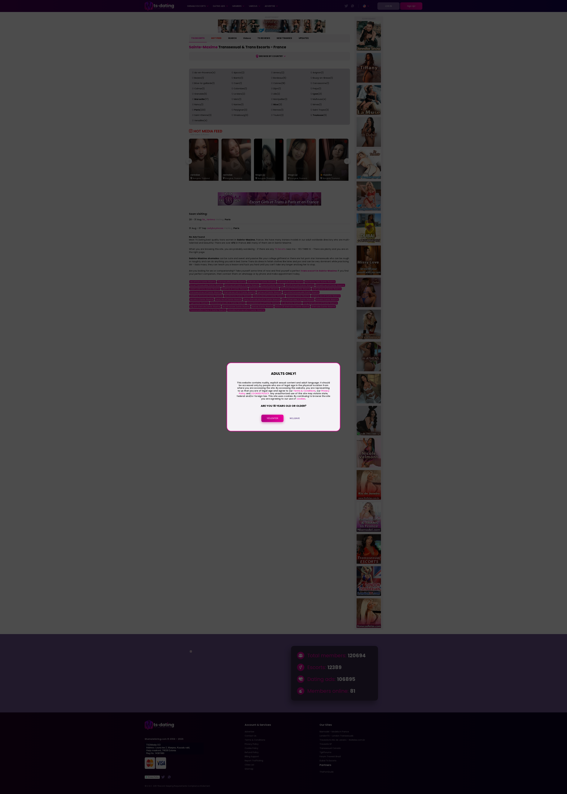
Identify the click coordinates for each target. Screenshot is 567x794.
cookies (301, 398)
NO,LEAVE (295, 418)
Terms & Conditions (304, 390)
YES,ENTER (272, 418)
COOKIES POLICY (260, 393)
